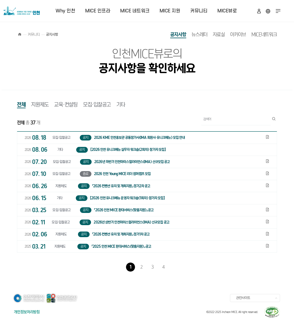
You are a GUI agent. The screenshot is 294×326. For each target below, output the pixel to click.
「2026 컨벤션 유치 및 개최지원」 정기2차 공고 (121, 186)
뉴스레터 (199, 34)
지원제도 (40, 105)
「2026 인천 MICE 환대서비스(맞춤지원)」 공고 (123, 210)
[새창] (272, 312)
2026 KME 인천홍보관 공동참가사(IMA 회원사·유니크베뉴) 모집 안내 (139, 137)
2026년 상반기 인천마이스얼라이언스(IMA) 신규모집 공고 (131, 222)
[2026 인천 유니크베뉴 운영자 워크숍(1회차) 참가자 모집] (127, 198)
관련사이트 (243, 298)
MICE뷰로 (227, 11)
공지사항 (178, 34)
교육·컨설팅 (65, 105)
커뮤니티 (198, 11)
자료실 (219, 34)
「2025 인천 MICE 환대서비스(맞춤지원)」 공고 (121, 246)
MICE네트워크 (264, 34)
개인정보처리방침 (27, 312)
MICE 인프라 (97, 11)
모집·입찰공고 (97, 105)
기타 (120, 105)
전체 (21, 105)
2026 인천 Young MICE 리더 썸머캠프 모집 (122, 174)
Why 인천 (65, 11)
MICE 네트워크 (135, 11)
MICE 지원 (170, 11)
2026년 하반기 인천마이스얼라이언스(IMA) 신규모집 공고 (132, 162)
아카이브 (238, 34)
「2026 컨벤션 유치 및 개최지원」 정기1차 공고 (121, 234)
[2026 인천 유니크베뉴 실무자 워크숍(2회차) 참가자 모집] (128, 149)
